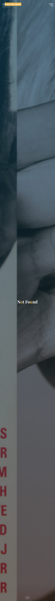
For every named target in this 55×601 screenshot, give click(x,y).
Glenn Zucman (11, 4)
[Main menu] (51, 5)
